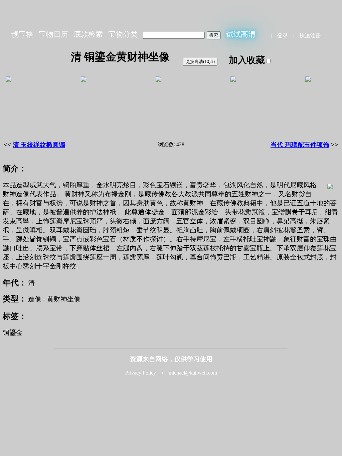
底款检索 (88, 34)
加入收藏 (247, 60)
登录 (282, 35)
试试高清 (240, 34)
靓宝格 (22, 34)
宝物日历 (53, 34)
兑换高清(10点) (200, 61)
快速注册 (310, 35)
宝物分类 (123, 34)
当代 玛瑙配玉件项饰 (300, 144)
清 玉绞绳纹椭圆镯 (39, 144)
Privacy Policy (140, 373)
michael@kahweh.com (193, 373)
